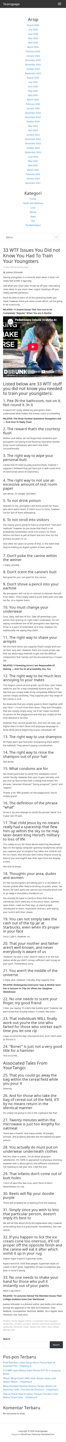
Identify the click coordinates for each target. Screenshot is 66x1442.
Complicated (38, 1321)
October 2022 (33, 147)
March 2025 (33, 99)
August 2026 (33, 25)
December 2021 (33, 182)
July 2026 (33, 29)
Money (33, 211)
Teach (49, 1326)
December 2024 (33, 112)
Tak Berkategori (33, 225)
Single (26, 1326)
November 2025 (33, 64)
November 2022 (33, 143)
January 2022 (33, 178)
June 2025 (33, 86)
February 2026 (33, 51)
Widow (56, 1326)
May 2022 (33, 161)
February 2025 (33, 104)
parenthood (55, 1323)
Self (33, 220)
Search (6, 1338)
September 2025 (33, 73)
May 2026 (33, 38)
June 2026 (33, 33)
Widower (6, 1329)
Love (33, 207)
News (33, 216)
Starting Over (35, 1326)
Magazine (16, 1434)
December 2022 (33, 139)
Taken (43, 1326)
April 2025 (33, 95)
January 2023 (33, 134)
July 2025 (33, 82)
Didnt (46, 1321)
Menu (9, 237)
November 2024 (33, 117)
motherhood (44, 1323)
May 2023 (33, 125)
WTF (13, 1329)
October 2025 (33, 68)
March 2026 (33, 47)
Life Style (17, 1323)
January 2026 (33, 55)
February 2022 (33, 174)
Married (35, 1323)
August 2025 (33, 77)
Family (33, 198)
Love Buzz (26, 1323)
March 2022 (33, 169)
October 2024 (33, 121)
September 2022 (33, 152)
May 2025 (33, 90)
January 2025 (33, 108)
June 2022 (33, 156)
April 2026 (33, 42)
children (28, 1321)
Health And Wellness (33, 203)
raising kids (8, 1326)
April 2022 (33, 165)
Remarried (18, 1326)
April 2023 (33, 130)
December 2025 (33, 60)
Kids (11, 1323)
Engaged (53, 1321)
